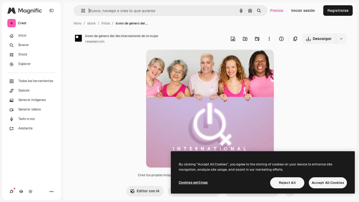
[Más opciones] (269, 38)
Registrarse (337, 10)
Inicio (77, 23)
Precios (276, 10)
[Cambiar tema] (30, 191)
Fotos (105, 23)
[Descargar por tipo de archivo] (341, 38)
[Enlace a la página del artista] (78, 38)
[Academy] (21, 191)
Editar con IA (148, 191)
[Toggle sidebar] (51, 10)
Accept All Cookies (328, 182)
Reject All (287, 182)
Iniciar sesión (303, 10)
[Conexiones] (11, 191)
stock (91, 23)
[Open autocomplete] (81, 11)
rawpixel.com (95, 41)
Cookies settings (193, 182)
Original (179, 59)
